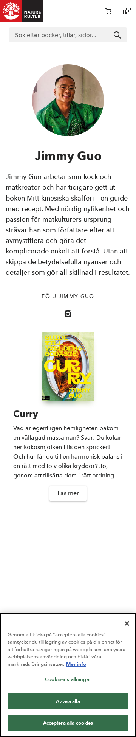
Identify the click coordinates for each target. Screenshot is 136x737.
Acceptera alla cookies (68, 723)
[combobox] (68, 35)
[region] (68, 675)
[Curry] (68, 366)
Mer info (76, 664)
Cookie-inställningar (68, 679)
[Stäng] (127, 623)
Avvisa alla (68, 701)
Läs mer (68, 493)
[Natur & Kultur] (22, 11)
